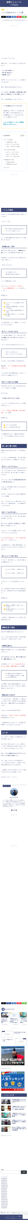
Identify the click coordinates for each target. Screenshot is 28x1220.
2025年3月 (4, 1196)
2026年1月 (4, 1183)
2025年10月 (4, 1186)
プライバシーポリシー (11, 1216)
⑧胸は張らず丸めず (12, 164)
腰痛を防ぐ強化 (9, 159)
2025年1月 (4, 1198)
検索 (2, 1169)
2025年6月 (4, 1193)
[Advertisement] (14, 41)
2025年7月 (4, 1191)
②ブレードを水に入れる (13, 144)
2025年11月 (4, 1185)
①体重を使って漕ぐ (12, 142)
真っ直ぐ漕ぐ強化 (10, 149)
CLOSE (22, 135)
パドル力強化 (9, 139)
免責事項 (19, 1216)
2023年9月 (4, 1206)
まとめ (7, 167)
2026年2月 (4, 1181)
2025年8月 (4, 1190)
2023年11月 (4, 1203)
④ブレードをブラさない (13, 152)
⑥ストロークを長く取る (13, 156)
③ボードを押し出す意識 (13, 146)
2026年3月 (4, 1180)
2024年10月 (4, 1201)
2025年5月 (4, 1194)
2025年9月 (4, 1188)
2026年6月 (4, 1178)
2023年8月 (4, 1207)
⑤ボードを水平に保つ (12, 154)
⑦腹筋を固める (11, 162)
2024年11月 (4, 1199)
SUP (3, 9)
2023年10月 (4, 1204)
